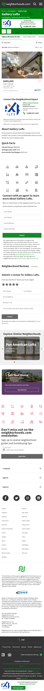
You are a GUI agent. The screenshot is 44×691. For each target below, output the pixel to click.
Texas (23, 537)
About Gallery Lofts (29, 37)
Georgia (4, 537)
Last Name (8, 217)
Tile (36, 47)
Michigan (4, 557)
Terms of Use (34, 258)
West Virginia (25, 549)
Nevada (24, 508)
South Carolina (26, 529)
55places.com (38, 647)
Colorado (4, 516)
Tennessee (25, 533)
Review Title (7, 302)
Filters (40, 43)
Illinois (3, 541)
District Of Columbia (7, 529)
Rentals (30, 647)
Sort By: (4, 47)
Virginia (24, 541)
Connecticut (5, 520)
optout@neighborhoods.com (25, 254)
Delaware (4, 524)
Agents (5, 478)
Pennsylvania (25, 524)
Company (6, 468)
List (41, 47)
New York (24, 516)
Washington (25, 545)
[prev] (4, 65)
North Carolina (26, 520)
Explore (6, 487)
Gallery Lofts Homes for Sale (11, 37)
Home (3, 11)
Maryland (4, 549)
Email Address (9, 223)
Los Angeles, (6, 17)
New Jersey (25, 512)
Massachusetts (6, 553)
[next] (40, 65)
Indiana (4, 545)
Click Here (36, 671)
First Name (8, 211)
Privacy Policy (22, 258)
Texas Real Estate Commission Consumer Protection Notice (22, 669)
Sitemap (23, 647)
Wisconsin (24, 553)
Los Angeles (12, 11)
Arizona (4, 508)
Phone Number (9, 229)
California (14, 17)
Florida (4, 533)
